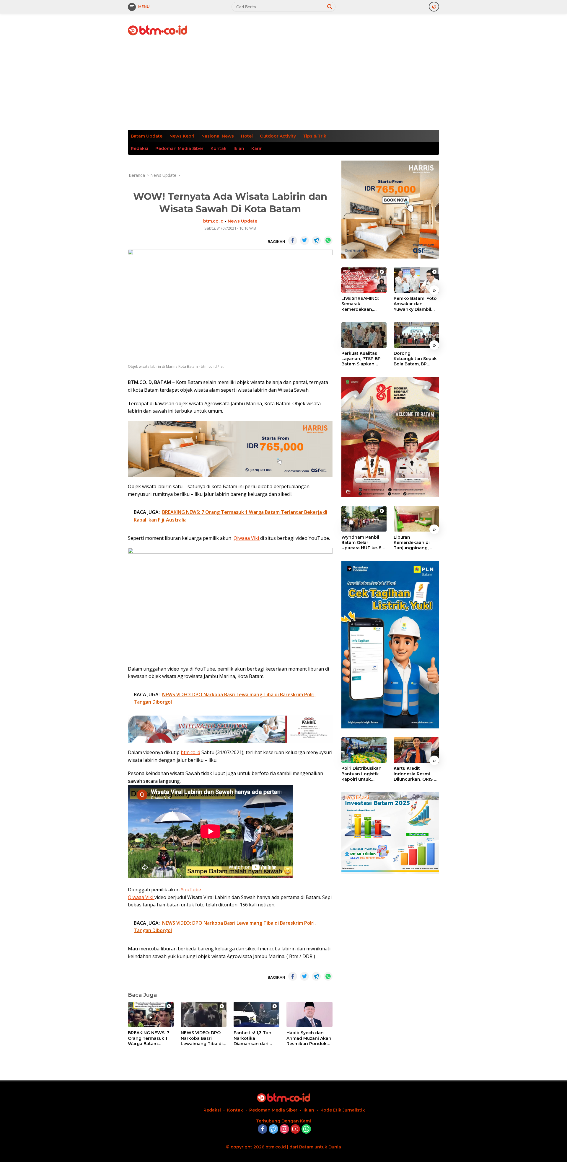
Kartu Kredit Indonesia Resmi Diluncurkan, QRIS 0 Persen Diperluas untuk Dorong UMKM (415, 774)
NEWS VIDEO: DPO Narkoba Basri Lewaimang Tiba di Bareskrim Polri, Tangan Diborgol (202, 1038)
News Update (242, 221)
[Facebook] (262, 1129)
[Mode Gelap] (434, 7)
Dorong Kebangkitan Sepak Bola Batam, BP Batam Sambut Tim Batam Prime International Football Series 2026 (416, 359)
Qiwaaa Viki (247, 538)
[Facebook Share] (292, 240)
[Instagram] (284, 1129)
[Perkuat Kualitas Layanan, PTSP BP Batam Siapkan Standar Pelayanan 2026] (364, 335)
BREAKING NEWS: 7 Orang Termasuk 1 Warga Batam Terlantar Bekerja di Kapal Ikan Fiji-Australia (149, 1038)
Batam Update (146, 136)
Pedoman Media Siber (179, 148)
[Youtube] (295, 1129)
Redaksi (139, 148)
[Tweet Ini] (304, 240)
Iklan (239, 148)
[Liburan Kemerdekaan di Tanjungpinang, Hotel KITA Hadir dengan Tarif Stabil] (416, 519)
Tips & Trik (314, 136)
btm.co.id (213, 221)
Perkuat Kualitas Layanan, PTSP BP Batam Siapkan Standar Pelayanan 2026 (362, 359)
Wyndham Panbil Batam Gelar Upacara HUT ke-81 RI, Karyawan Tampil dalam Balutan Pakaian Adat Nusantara (363, 543)
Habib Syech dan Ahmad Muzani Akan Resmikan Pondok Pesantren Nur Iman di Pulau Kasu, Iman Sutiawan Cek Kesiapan (308, 1038)
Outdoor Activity (278, 136)
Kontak (219, 148)
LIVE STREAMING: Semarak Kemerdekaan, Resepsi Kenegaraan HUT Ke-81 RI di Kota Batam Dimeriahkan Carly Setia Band (363, 304)
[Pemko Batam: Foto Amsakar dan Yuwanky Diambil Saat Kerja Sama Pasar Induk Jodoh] (416, 280)
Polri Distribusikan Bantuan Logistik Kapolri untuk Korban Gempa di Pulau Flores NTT (361, 774)
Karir (256, 148)
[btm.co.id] (157, 30)
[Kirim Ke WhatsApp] (328, 240)
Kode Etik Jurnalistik (342, 1110)
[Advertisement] (283, 85)
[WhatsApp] (306, 1129)
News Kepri (182, 136)
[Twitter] (273, 1129)
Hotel (247, 136)
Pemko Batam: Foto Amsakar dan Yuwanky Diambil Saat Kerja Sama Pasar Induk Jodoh (415, 304)
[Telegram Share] (316, 240)
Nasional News (217, 136)
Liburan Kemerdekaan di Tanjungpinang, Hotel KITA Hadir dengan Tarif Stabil (415, 543)
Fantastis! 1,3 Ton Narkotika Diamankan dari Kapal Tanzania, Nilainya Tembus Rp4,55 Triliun (252, 1038)
